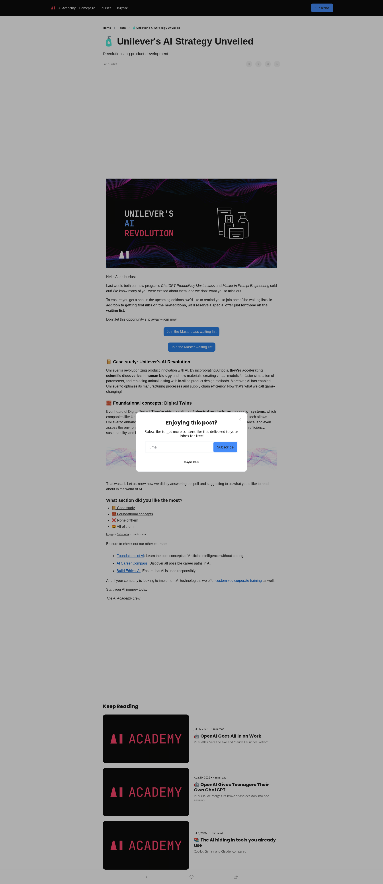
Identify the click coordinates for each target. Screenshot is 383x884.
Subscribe (225, 447)
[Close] (240, 419)
